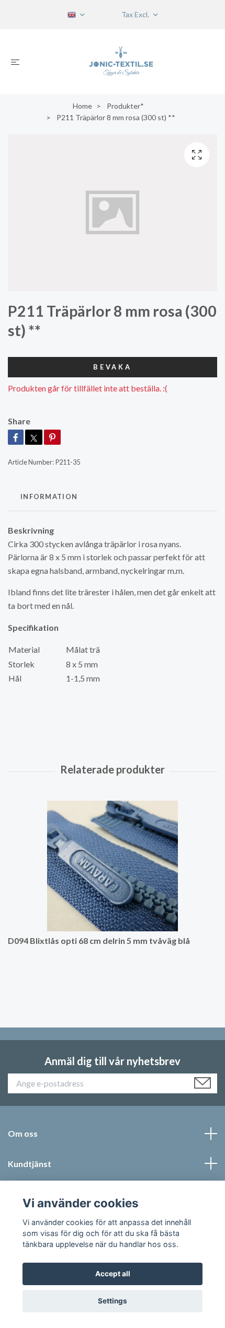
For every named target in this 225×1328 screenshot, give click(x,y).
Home (82, 105)
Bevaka (112, 367)
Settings (112, 1301)
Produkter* (125, 105)
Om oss (23, 1133)
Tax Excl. (136, 14)
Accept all (112, 1273)
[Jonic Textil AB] (121, 62)
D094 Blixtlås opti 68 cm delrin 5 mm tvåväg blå (99, 940)
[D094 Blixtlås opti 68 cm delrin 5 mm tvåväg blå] (112, 866)
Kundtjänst (29, 1164)
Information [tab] (48, 496)
